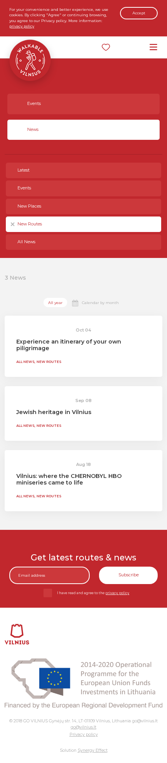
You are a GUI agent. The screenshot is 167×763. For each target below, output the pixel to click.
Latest (23, 170)
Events (34, 103)
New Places (29, 206)
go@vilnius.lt (83, 727)
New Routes (29, 224)
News (32, 129)
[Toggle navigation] (153, 47)
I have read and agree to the (93, 593)
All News (26, 241)
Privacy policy (84, 734)
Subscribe (128, 574)
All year (55, 303)
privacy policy (21, 26)
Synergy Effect (93, 750)
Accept (138, 13)
